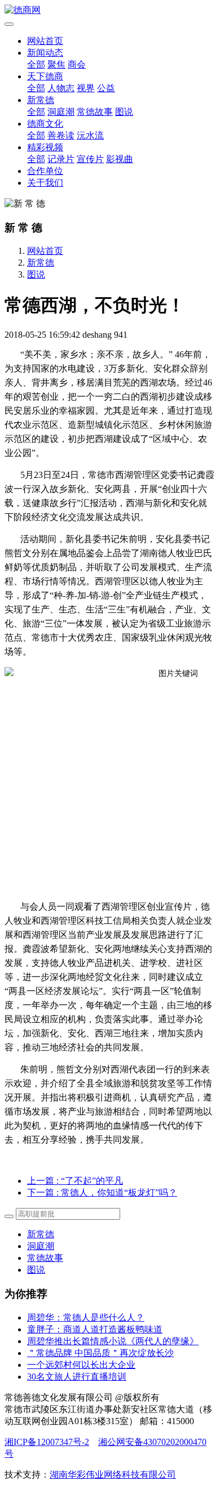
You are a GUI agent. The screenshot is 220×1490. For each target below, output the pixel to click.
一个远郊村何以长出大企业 (81, 1365)
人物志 (60, 88)
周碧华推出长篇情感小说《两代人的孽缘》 (113, 1341)
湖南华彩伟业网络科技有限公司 (113, 1474)
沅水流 (90, 135)
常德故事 (95, 112)
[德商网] (110, 10)
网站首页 (45, 41)
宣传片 (90, 159)
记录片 (60, 159)
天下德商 (45, 76)
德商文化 (45, 123)
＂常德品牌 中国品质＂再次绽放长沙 (100, 1353)
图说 (124, 112)
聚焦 (56, 64)
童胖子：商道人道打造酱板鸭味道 (94, 1329)
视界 (86, 88)
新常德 (40, 100)
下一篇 (102, 1192)
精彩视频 (45, 147)
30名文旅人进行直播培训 (76, 1376)
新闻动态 (45, 52)
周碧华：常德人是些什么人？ (85, 1317)
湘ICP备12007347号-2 (47, 1442)
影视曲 (119, 159)
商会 (77, 64)
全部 (36, 64)
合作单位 (45, 171)
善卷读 (60, 135)
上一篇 (75, 1180)
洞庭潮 (60, 112)
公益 (106, 88)
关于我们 (45, 182)
